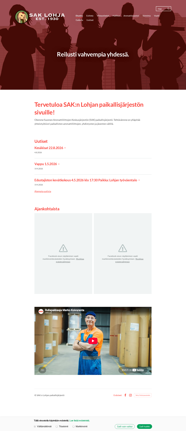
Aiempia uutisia (42, 191)
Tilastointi (63, 426)
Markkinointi (81, 426)
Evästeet (118, 395)
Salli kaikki (144, 426)
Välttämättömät (44, 426)
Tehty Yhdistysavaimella (142, 395)
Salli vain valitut (124, 426)
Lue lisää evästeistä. (80, 420)
